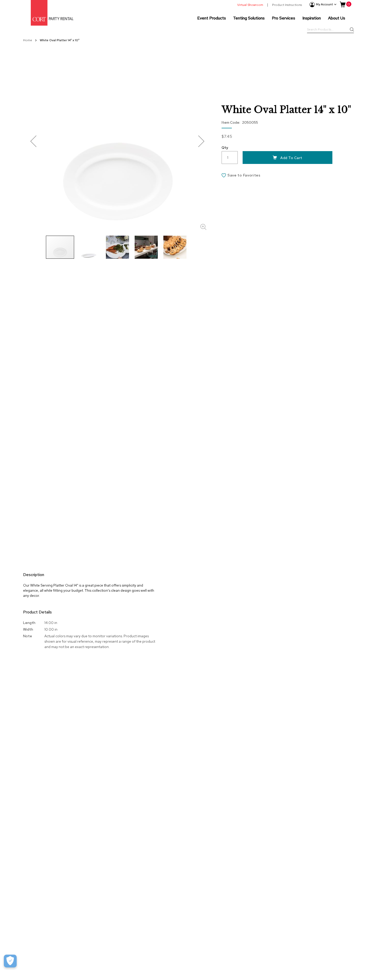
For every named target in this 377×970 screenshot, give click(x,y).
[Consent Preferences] (10, 961)
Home (28, 40)
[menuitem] (212, 18)
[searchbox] (330, 30)
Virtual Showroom (250, 4)
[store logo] (52, 13)
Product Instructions (287, 4)
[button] (33, 141)
